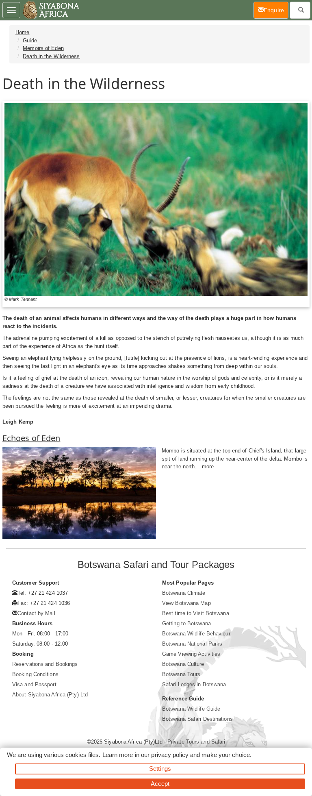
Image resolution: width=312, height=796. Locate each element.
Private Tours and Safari (196, 742)
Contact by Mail (36, 613)
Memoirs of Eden (43, 48)
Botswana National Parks (192, 644)
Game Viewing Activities (191, 654)
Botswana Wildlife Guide (191, 709)
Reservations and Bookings (45, 664)
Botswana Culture (183, 664)
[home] (50, 10)
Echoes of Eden (31, 438)
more (208, 466)
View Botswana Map (186, 603)
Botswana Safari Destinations (197, 719)
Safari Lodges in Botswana (194, 684)
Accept (160, 783)
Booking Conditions (35, 674)
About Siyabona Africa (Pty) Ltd (50, 695)
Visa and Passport (34, 684)
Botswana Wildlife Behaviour (196, 634)
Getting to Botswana (186, 623)
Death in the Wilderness (51, 56)
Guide (30, 40)
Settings (160, 768)
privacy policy (169, 754)
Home (22, 32)
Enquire (276, 10)
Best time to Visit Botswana (195, 613)
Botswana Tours (181, 674)
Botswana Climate (184, 593)
